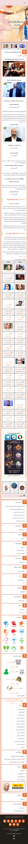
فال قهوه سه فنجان (20, 550)
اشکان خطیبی (8, 426)
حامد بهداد (20, 378)
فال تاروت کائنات (21, 715)
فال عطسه (22, 799)
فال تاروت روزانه (21, 709)
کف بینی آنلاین (21, 562)
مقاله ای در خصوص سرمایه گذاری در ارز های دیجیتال (14, 759)
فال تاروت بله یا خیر (20, 744)
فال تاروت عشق (21, 738)
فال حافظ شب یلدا (21, 777)
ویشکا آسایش (20, 413)
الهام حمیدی (20, 329)
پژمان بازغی (20, 349)
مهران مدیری (8, 281)
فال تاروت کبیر (21, 712)
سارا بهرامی (8, 413)
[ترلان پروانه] (14, 46)
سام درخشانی (8, 420)
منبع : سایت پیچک (22, 256)
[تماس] (8, 821)
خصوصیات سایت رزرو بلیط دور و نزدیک (16, 762)
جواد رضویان (8, 313)
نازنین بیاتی (8, 378)
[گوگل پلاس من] (17, 824)
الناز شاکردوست (8, 355)
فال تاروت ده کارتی (20, 735)
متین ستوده (8, 390)
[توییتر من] (4, 821)
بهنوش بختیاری (20, 397)
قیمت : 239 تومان (14, 701)
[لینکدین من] (10, 824)
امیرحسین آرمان (20, 384)
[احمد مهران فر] (22, 46)
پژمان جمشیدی (20, 320)
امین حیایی (8, 297)
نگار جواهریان (8, 349)
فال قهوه (22, 547)
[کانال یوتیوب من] (14, 824)
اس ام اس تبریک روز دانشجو (18, 515)
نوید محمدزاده (20, 271)
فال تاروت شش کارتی (20, 730)
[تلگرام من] (19, 821)
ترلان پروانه (20, 365)
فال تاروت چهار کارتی (20, 724)
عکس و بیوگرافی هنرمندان (19, 811)
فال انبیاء (22, 539)
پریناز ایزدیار (20, 297)
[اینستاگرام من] (12, 821)
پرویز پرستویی (20, 426)
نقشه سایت (9, 833)
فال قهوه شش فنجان (20, 553)
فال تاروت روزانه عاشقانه (19, 741)
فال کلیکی (22, 592)
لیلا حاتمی (20, 281)
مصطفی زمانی (20, 313)
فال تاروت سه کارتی (20, 721)
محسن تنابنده (8, 336)
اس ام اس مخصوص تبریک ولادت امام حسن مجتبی (14, 506)
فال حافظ (22, 771)
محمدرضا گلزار (8, 371)
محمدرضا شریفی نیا (20, 371)
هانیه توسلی (20, 291)
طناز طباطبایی (20, 407)
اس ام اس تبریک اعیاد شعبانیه (18, 518)
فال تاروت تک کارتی (20, 718)
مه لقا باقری (20, 336)
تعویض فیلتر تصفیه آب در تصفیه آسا (17, 756)
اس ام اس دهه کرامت (20, 521)
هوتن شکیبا (20, 420)
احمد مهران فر (8, 407)
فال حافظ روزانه (21, 774)
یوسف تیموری (8, 397)
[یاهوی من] (23, 821)
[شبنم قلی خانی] (6, 46)
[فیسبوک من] (15, 821)
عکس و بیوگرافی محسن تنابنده (17, 23)
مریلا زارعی (8, 307)
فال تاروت (22, 747)
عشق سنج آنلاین (21, 601)
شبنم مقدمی (8, 271)
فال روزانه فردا (21, 808)
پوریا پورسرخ (20, 390)
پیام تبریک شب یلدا (20, 780)
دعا (23, 583)
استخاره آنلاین (21, 530)
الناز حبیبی (8, 291)
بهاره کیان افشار (8, 365)
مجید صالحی (20, 342)
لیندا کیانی (8, 320)
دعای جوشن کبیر (21, 580)
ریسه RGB (22, 609)
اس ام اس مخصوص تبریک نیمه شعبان (17, 509)
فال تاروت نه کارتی (20, 733)
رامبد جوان (20, 355)
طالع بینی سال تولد (20, 695)
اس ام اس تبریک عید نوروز (19, 512)
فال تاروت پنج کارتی (20, 727)
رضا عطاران (8, 384)
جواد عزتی (20, 307)
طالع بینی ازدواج (14, 490)
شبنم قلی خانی (8, 329)
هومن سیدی (8, 342)
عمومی (18, 496)
